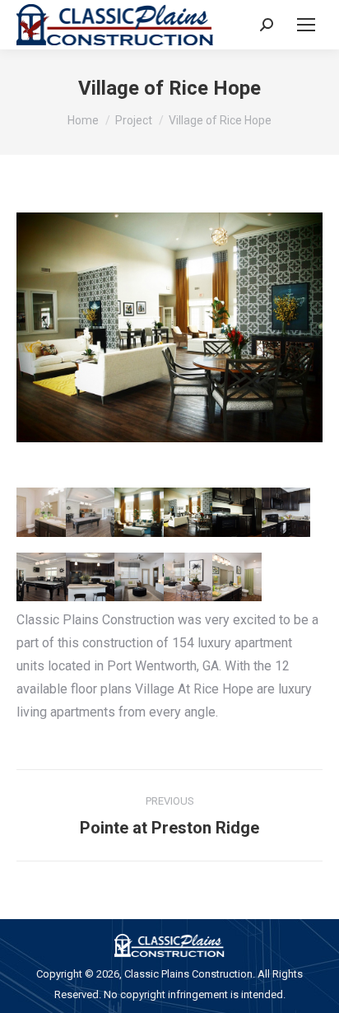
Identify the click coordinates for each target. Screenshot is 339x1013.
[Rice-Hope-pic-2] (90, 512)
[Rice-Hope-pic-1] (41, 512)
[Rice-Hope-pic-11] (237, 577)
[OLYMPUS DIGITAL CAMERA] (139, 512)
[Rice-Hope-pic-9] (139, 577)
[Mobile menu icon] (306, 24)
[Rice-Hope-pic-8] (90, 577)
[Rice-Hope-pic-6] (286, 512)
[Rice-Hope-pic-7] (41, 577)
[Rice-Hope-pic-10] (188, 577)
